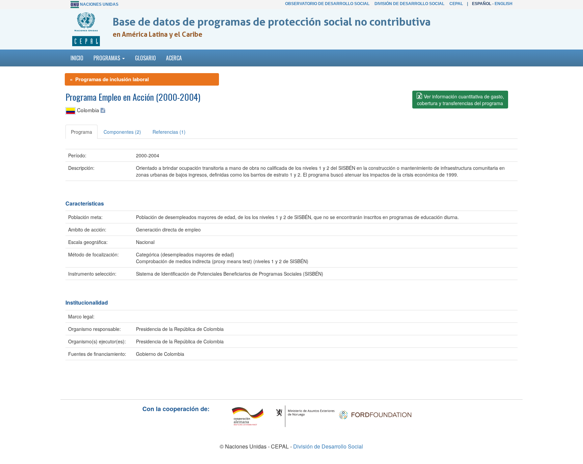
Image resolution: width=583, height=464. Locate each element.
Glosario (145, 58)
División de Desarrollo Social (409, 3)
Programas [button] (107, 58)
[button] (460, 100)
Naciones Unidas (99, 4)
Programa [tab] (81, 131)
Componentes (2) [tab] (122, 131)
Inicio (77, 58)
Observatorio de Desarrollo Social (327, 3)
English (503, 3)
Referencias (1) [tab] (169, 131)
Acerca (174, 58)
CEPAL (456, 3)
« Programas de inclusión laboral (109, 79)
